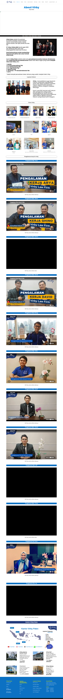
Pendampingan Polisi (36, 690)
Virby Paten (52, 690)
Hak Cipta (39, 35)
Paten (30, 35)
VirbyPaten (52, 689)
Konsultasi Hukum (36, 684)
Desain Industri (34, 35)
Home (23, 35)
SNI (20, 693)
